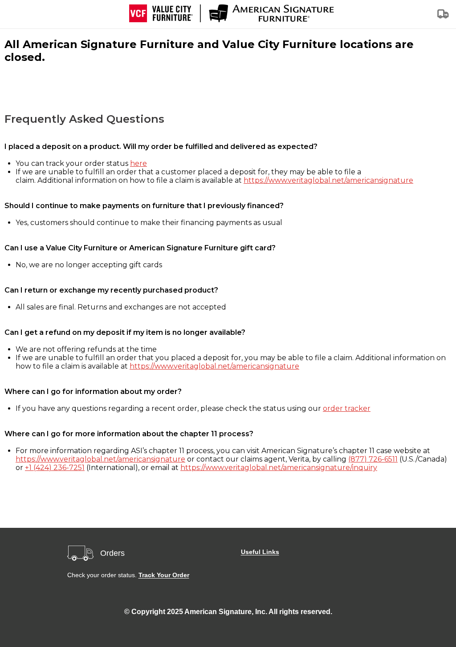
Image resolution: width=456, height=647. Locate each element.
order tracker (346, 408)
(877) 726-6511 (373, 459)
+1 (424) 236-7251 (55, 467)
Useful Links (260, 551)
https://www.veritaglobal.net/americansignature (328, 180)
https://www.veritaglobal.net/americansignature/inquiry (278, 467)
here (138, 163)
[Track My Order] (443, 16)
